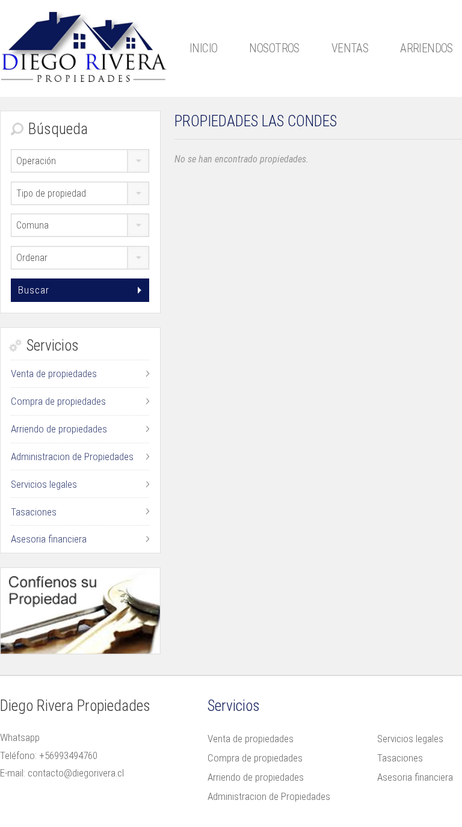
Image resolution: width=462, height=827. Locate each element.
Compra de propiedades (58, 401)
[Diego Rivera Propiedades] (84, 45)
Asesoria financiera (49, 539)
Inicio (203, 48)
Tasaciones (34, 512)
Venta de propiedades (54, 373)
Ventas (350, 48)
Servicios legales (44, 484)
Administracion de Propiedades (72, 456)
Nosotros (274, 48)
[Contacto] (80, 610)
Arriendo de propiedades (59, 429)
